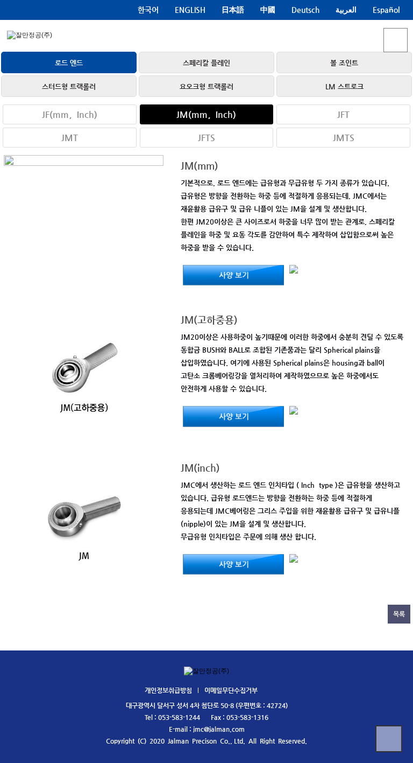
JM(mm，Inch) (206, 114)
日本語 (233, 9)
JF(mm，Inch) (69, 114)
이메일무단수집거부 (231, 690)
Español (386, 9)
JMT (69, 137)
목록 (399, 614)
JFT (343, 114)
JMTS (343, 137)
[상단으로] (388, 738)
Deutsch (305, 9)
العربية (346, 9)
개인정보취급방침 (168, 690)
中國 (267, 9)
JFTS (206, 137)
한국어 (148, 9)
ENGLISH (190, 9)
